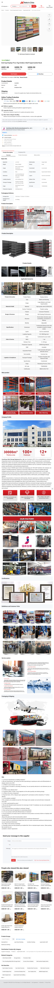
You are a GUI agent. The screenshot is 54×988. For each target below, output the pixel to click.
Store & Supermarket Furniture (16, 10)
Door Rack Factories (20, 968)
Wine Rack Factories (44, 968)
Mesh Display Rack (7, 975)
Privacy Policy (48, 982)
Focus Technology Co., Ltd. (18, 982)
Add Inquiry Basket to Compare (27, 54)
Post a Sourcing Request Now (42, 860)
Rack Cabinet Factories (8, 968)
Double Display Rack (7, 971)
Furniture (7, 10)
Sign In (3, 145)
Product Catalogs (21, 939)
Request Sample (23, 77)
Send (13, 860)
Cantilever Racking (31, 942)
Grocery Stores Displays (28, 961)
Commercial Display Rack (19, 971)
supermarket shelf (44, 942)
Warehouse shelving (5, 944)
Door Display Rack (32, 971)
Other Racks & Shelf (7, 958)
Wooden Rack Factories (32, 968)
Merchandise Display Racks (42, 961)
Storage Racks (17, 958)
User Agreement (35, 982)
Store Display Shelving (36, 10)
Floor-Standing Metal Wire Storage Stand (11, 961)
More (2, 977)
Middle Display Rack (43, 971)
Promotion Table (27, 958)
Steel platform (4, 942)
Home (2, 10)
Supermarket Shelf (26, 10)
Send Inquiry (14, 74)
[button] (48, 155)
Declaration (41, 982)
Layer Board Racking (18, 942)
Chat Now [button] (41, 74)
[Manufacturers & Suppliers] (27, 2)
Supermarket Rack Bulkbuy (19, 975)
